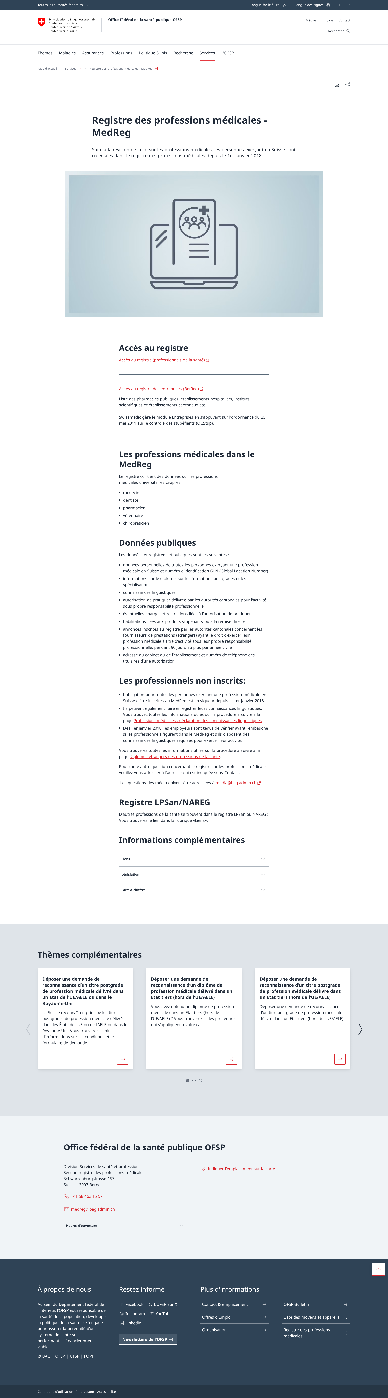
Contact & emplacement (225, 1304)
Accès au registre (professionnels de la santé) (162, 360)
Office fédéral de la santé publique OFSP (145, 19)
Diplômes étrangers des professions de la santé (175, 756)
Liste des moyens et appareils (312, 1317)
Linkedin (133, 1323)
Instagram (135, 1313)
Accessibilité (106, 1391)
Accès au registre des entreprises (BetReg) (159, 388)
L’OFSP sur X (165, 1304)
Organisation (214, 1330)
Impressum (85, 1391)
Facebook (134, 1304)
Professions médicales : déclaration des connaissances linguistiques (198, 720)
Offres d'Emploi (217, 1317)
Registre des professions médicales (307, 1333)
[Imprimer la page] (337, 84)
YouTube (164, 1313)
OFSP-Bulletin (296, 1304)
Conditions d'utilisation (55, 1391)
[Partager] (347, 84)
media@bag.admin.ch (236, 782)
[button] (45, 53)
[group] (85, 1018)
